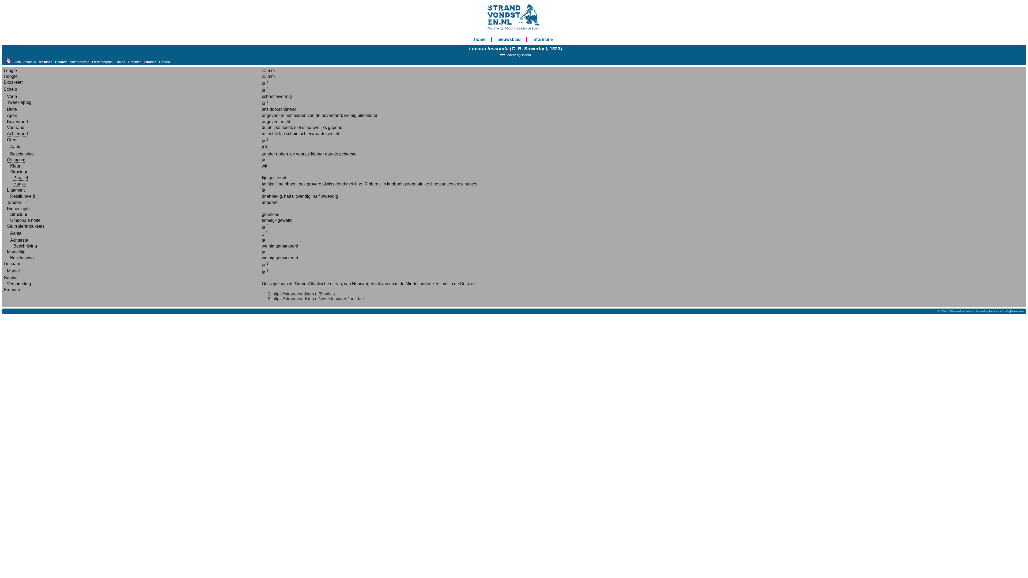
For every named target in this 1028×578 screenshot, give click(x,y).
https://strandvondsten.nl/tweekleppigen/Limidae (318, 298)
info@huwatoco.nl (1015, 311)
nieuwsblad (509, 39)
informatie (542, 39)
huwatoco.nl (995, 311)
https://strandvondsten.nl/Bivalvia (304, 294)
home (480, 39)
